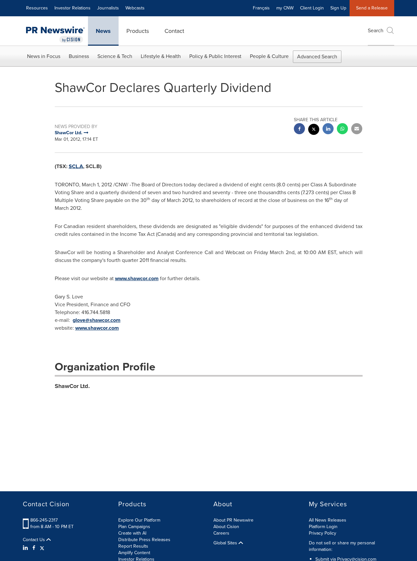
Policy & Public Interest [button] (215, 56)
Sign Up (338, 8)
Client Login (312, 8)
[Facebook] (34, 548)
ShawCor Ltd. (72, 386)
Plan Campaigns (134, 526)
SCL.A (76, 166)
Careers (221, 533)
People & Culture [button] (269, 56)
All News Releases (327, 520)
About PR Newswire (233, 520)
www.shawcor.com (137, 278)
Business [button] (79, 56)
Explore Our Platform (139, 520)
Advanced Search (317, 56)
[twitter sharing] (313, 130)
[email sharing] (356, 129)
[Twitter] (42, 548)
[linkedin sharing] (328, 129)
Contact (174, 31)
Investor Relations (72, 8)
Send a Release (372, 8)
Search (375, 30)
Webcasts (135, 8)
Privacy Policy (322, 533)
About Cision (226, 526)
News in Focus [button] (43, 56)
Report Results (133, 546)
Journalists (108, 8)
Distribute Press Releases (144, 539)
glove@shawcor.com (97, 320)
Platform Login (323, 526)
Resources (37, 8)
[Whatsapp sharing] (342, 129)
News (103, 31)
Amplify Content (134, 552)
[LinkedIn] (26, 548)
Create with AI (132, 533)
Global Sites (225, 543)
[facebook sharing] (299, 129)
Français (261, 8)
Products (137, 31)
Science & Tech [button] (114, 56)
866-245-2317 (44, 520)
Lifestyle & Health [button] (161, 56)
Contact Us (34, 540)
